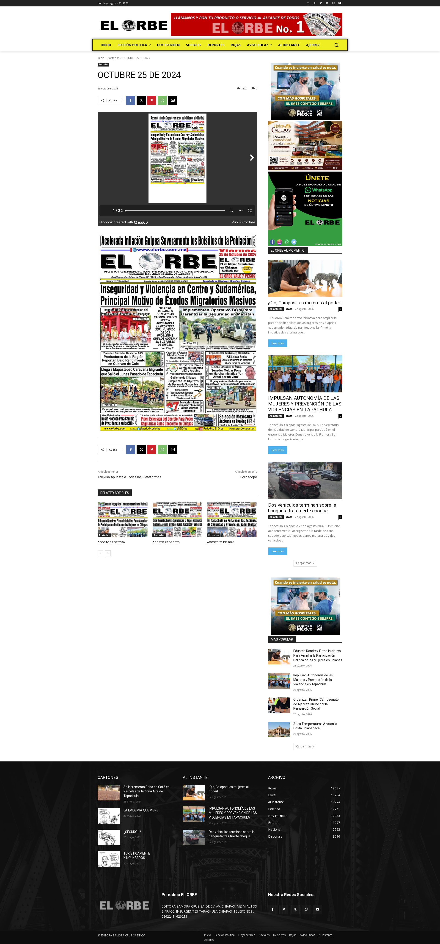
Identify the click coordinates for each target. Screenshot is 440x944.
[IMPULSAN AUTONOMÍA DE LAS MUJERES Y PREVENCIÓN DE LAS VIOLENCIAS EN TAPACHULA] (305, 373)
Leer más (278, 343)
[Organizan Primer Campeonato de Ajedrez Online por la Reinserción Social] (279, 705)
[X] (327, 3)
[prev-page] (100, 553)
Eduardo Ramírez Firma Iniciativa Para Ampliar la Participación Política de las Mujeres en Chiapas (317, 655)
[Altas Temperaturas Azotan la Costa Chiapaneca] (279, 729)
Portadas (113, 58)
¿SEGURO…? (132, 832)
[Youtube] (339, 3)
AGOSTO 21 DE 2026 (220, 542)
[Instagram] (314, 3)
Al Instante (276, 309)
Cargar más (303, 563)
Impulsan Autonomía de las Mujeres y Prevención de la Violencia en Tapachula (313, 679)
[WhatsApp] (333, 3)
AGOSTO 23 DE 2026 (111, 542)
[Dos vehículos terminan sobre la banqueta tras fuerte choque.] (305, 480)
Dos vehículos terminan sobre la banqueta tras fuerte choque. (302, 508)
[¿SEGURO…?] (109, 837)
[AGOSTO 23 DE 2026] (123, 519)
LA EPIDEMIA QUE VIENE (141, 810)
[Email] (172, 100)
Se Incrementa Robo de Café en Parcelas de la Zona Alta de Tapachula (147, 791)
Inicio (101, 58)
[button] (336, 44)
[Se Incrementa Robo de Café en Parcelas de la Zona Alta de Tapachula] (109, 792)
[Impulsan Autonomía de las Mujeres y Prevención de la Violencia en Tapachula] (279, 681)
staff (289, 309)
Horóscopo (248, 477)
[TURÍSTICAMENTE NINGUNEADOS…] (109, 859)
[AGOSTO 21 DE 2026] (232, 519)
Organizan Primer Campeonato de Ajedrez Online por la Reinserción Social (316, 704)
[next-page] (108, 553)
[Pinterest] (320, 3)
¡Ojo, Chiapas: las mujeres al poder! (304, 302)
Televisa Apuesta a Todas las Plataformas (129, 477)
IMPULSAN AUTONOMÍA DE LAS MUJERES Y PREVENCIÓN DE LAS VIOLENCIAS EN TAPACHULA (304, 403)
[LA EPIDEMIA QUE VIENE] (109, 816)
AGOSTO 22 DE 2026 (165, 542)
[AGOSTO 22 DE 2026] (177, 519)
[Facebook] (308, 3)
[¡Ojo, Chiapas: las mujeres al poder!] (305, 278)
